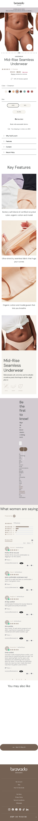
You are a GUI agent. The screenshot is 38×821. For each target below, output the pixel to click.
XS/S (13, 105)
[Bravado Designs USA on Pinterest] (20, 809)
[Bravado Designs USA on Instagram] (9, 809)
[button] (8, 560)
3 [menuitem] (21, 679)
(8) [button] (13, 530)
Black (9, 91)
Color (8, 86)
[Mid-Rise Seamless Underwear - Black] (8, 724)
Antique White (6, 91)
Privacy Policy (19, 797)
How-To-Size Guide (19, 788)
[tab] (8, 540)
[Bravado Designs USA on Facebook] (13, 809)
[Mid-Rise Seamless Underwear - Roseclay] (10, 731)
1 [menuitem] (16, 679)
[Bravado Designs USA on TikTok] (24, 809)
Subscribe (23, 449)
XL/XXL (19, 112)
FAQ (19, 785)
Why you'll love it (11, 136)
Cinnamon (17, 91)
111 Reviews (14, 69)
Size (3, 99)
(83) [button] (14, 526)
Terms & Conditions (19, 800)
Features (9, 141)
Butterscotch (13, 91)
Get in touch (18, 817)
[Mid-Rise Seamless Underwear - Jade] (12, 728)
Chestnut (20, 91)
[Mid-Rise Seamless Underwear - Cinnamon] (4, 728)
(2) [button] (13, 532)
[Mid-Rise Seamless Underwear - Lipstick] (6, 731)
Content (8, 147)
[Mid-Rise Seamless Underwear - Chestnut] (8, 728)
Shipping (13, 74)
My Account (19, 782)
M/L (25, 105)
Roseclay (31, 91)
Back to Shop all (20, 747)
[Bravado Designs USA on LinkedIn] (27, 809)
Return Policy (10, 152)
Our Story (19, 794)
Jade (24, 91)
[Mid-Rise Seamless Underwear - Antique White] (4, 724)
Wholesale (19, 803)
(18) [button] (14, 528)
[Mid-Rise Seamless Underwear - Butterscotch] (12, 724)
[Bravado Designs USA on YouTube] (16, 809)
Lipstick (28, 91)
